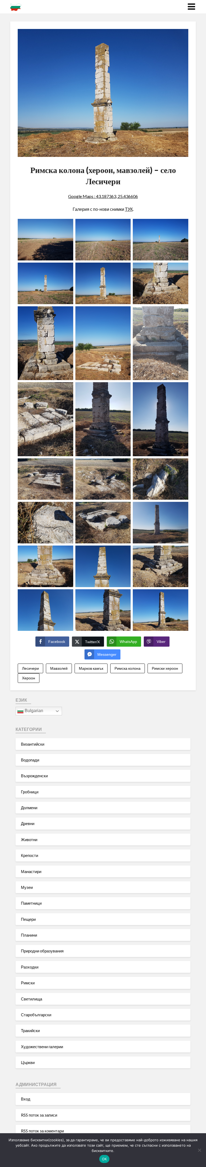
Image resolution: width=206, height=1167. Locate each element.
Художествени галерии (42, 1046)
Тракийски (30, 1030)
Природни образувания (42, 950)
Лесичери (30, 668)
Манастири (31, 871)
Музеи (27, 887)
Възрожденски (34, 775)
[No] (199, 1150)
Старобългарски (36, 1014)
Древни (27, 823)
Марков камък (91, 668)
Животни (29, 839)
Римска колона (128, 668)
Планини (29, 935)
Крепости (29, 855)
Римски (28, 982)
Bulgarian (33, 710)
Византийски (32, 744)
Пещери (28, 919)
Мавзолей (59, 668)
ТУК (129, 209)
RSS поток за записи (39, 1115)
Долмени (29, 807)
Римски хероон (165, 668)
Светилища (31, 998)
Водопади (30, 759)
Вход (25, 1098)
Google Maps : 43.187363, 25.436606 (103, 196)
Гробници (29, 791)
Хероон (28, 678)
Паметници (31, 903)
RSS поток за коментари (42, 1130)
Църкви (28, 1062)
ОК (104, 1159)
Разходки (29, 966)
